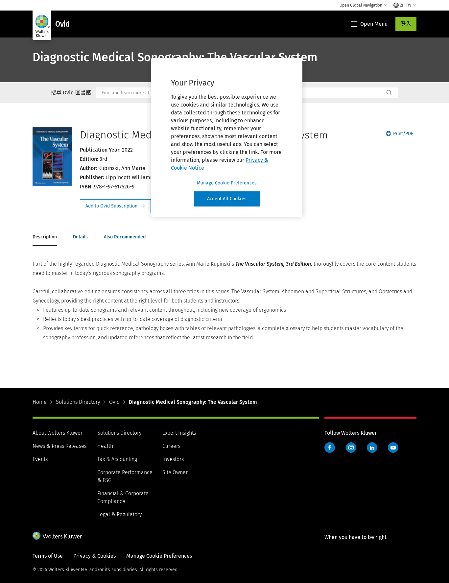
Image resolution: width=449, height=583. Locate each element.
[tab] (45, 237)
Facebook (329, 447)
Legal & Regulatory (119, 514)
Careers (171, 446)
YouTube (393, 447)
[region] (226, 137)
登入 (406, 24)
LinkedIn (372, 447)
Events (40, 459)
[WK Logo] (57, 536)
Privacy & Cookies (94, 556)
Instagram (351, 447)
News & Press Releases (59, 446)
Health (105, 446)
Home (40, 402)
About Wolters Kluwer (58, 433)
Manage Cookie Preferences (227, 183)
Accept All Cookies (227, 199)
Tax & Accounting (117, 459)
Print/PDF (402, 133)
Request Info (115, 206)
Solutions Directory (78, 402)
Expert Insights (179, 433)
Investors (173, 459)
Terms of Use (48, 556)
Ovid (114, 402)
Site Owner (175, 472)
